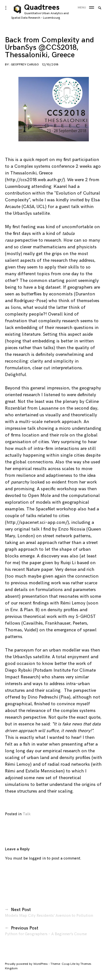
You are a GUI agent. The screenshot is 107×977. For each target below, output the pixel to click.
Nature (33, 569)
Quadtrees (41, 7)
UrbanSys (22, 213)
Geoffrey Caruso (25, 64)
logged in (37, 858)
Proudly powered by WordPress (27, 964)
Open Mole (40, 495)
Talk (27, 814)
